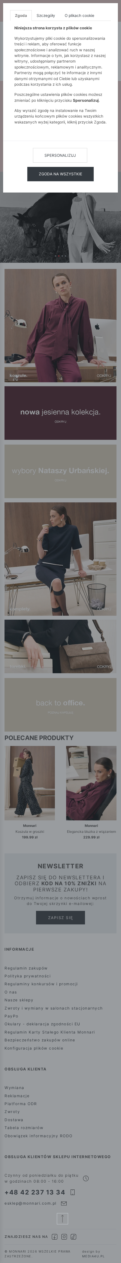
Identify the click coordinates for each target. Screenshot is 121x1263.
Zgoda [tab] (21, 15)
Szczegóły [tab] (46, 15)
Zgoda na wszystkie (60, 174)
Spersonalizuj (60, 155)
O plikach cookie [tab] (79, 15)
